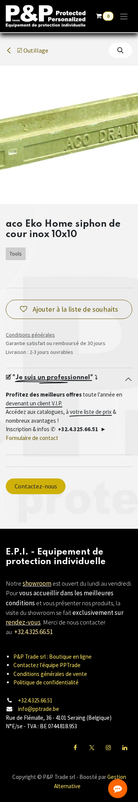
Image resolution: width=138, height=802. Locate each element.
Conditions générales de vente (50, 673)
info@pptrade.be (38, 708)
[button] (120, 50)
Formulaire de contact (32, 438)
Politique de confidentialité (46, 682)
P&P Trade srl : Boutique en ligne (52, 656)
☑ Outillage (32, 50)
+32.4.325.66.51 (35, 700)
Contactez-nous (36, 486)
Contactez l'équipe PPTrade (46, 665)
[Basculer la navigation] (123, 16)
